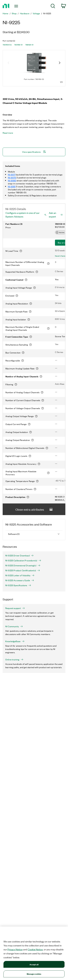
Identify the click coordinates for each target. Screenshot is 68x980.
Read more (8, 132)
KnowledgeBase (12, 641)
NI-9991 (12, 186)
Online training (12, 659)
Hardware (24, 13)
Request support (13, 608)
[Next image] (60, 63)
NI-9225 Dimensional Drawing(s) (20, 565)
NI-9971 (11, 174)
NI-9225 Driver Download (17, 555)
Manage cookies (34, 973)
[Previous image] (8, 63)
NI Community (12, 626)
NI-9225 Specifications (16, 585)
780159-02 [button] (7, 44)
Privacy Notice (15, 949)
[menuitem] (53, 6)
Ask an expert (52, 214)
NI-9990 (12, 180)
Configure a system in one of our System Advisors (22, 214)
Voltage (36, 13)
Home (5, 13)
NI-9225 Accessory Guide (17, 580)
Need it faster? (61, 256)
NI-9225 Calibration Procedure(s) (21, 560)
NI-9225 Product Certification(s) (20, 570)
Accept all (34, 964)
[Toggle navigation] (16, 6)
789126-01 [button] (29, 44)
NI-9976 (12, 177)
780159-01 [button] (18, 44)
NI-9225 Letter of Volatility (17, 575)
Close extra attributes (29, 509)
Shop (14, 13)
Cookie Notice (35, 949)
